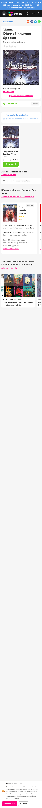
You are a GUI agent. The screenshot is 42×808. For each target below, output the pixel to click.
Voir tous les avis (8, 174)
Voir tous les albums (11, 248)
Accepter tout (9, 804)
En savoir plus (29, 8)
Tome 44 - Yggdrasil (11, 245)
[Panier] (33, 13)
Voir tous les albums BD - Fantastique (17, 196)
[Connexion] (38, 13)
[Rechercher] (28, 13)
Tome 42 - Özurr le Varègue (14, 240)
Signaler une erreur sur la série (21, 95)
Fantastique (8, 21)
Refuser (23, 804)
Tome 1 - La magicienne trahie (15, 235)
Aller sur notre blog (9, 268)
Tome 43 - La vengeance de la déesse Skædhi (19, 243)
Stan (5, 157)
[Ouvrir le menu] (4, 13)
